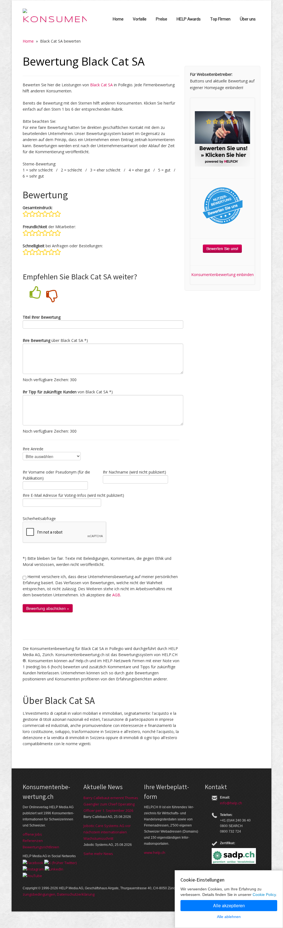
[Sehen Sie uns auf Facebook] (33, 862)
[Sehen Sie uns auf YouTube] (32, 875)
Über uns (248, 19)
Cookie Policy (264, 894)
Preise (161, 19)
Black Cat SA (101, 84)
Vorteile (139, 19)
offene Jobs (32, 834)
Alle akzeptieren (229, 905)
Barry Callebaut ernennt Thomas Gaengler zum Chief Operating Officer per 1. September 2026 (110, 804)
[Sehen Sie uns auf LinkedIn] (54, 868)
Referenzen (33, 840)
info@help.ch (231, 802)
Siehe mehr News (98, 853)
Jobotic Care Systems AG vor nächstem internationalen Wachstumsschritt (107, 832)
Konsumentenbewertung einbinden (222, 274)
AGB (116, 594)
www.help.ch (154, 852)
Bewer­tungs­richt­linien (41, 846)
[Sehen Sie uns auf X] (60, 862)
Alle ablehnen (229, 916)
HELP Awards (189, 19)
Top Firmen (220, 19)
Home (118, 19)
